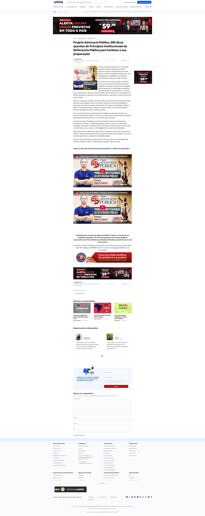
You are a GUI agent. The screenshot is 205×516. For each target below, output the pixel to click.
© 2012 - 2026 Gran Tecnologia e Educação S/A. (67, 497)
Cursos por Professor (109, 465)
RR (138, 11)
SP (148, 11)
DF (100, 11)
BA (95, 11)
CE (97, 11)
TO (151, 11)
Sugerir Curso (132, 455)
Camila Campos (77, 320)
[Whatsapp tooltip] (143, 497)
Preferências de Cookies (59, 465)
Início (74, 38)
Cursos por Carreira (109, 460)
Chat (80, 448)
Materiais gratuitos (135, 6)
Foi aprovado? (85, 462)
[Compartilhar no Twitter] (124, 60)
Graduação (106, 453)
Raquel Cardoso (97, 319)
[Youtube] (137, 497)
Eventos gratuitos (130, 2)
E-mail (75, 423)
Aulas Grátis (132, 453)
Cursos (91, 6)
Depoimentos (132, 446)
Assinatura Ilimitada (144, 2)
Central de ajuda (83, 446)
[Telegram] (151, 497)
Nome (75, 417)
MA (108, 11)
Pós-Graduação (108, 455)
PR (128, 11)
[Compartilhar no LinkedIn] (126, 60)
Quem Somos (56, 446)
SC (143, 11)
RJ (130, 11)
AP (92, 11)
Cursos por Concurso (109, 458)
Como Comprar (57, 450)
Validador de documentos (59, 455)
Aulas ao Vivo (132, 450)
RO (136, 11)
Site (74, 429)
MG (110, 11)
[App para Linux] (129, 497)
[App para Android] (135, 497)
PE (123, 11)
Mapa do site (114, 497)
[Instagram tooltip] (140, 497)
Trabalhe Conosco (57, 462)
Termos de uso (102, 497)
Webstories (148, 6)
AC (85, 11)
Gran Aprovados (108, 6)
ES (102, 11)
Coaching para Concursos (110, 448)
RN (133, 11)
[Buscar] (68, 2)
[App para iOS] (132, 497)
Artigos (98, 6)
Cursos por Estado (108, 462)
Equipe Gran (78, 59)
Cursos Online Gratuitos (110, 470)
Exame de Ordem (108, 450)
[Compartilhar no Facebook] (122, 60)
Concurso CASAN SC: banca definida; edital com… (80, 317)
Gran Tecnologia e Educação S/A (92, 506)
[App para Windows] (127, 497)
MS (113, 11)
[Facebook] (146, 497)
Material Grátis (133, 448)
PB (121, 11)
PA (118, 11)
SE (145, 11)
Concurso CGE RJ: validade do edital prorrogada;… (120, 317)
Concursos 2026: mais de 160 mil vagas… (102, 316)
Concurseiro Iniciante (122, 6)
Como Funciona (57, 448)
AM (90, 11)
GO (105, 11)
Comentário (76, 398)
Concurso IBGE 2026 (71, 6)
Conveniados (56, 458)
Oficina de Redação (109, 467)
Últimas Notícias (58, 6)
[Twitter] (148, 497)
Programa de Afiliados (58, 460)
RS (140, 11)
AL (87, 11)
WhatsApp (82, 450)
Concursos (82, 6)
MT (116, 11)
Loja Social (55, 453)
